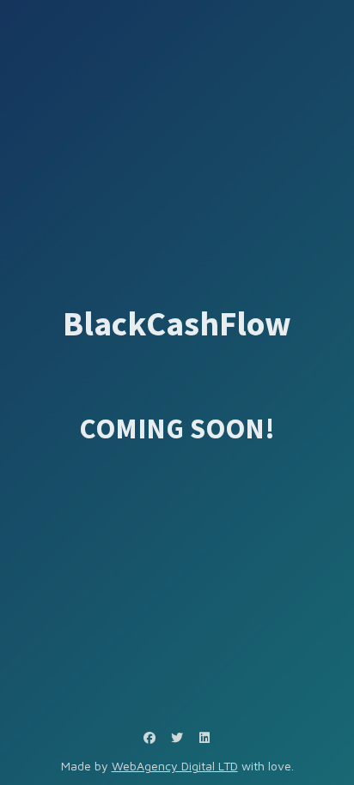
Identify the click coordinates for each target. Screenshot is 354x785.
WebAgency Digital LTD (175, 765)
